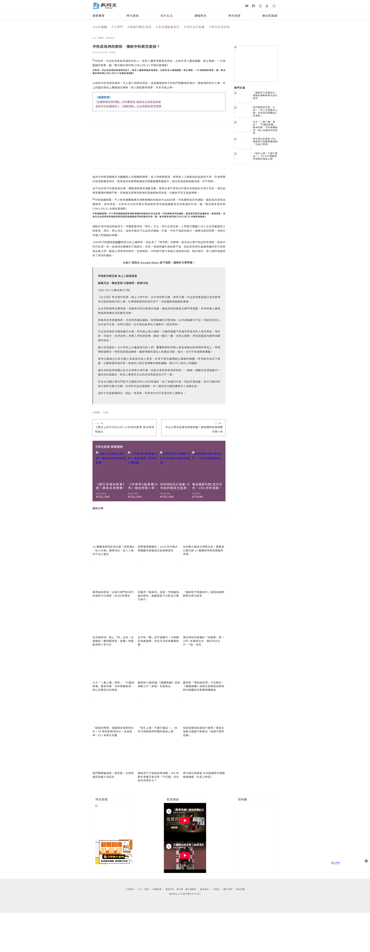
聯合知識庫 (270, 15)
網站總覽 (240, 889)
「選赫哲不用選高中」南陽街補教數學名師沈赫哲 (265, 95)
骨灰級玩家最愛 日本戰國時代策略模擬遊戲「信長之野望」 (265, 141)
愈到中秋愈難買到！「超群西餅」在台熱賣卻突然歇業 (128, 106)
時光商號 (234, 15)
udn (94, 37)
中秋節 (96, 412)
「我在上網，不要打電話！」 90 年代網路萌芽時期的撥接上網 (265, 156)
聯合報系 (204, 889)
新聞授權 (157, 889)
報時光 (101, 37)
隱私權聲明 (190, 889)
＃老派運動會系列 (167, 27)
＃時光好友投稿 (219, 27)
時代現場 (132, 15)
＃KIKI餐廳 (99, 27)
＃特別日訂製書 (194, 27)
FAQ (140, 889)
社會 (105, 412)
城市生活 (166, 15)
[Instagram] (260, 6)
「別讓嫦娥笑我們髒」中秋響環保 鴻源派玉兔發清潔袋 (128, 101)
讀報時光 (200, 15)
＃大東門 (117, 27)
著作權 (179, 889)
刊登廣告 (129, 889)
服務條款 (169, 889)
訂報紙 (216, 889)
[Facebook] (253, 6)
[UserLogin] (266, 6)
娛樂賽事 (98, 15)
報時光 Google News (145, 262)
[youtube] (246, 6)
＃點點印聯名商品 (139, 27)
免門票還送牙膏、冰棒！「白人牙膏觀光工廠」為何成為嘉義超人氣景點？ (265, 111)
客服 (146, 889)
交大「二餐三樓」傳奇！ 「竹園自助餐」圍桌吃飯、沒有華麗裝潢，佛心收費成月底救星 (265, 128)
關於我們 (227, 889)
